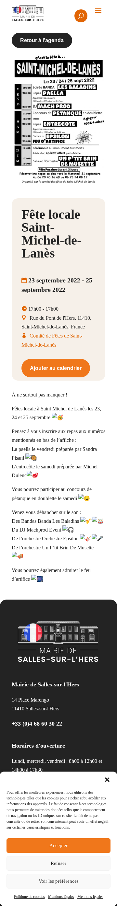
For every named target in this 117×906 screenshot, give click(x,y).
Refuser (58, 863)
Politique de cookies (29, 896)
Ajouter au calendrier (56, 368)
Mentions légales (61, 896)
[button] (107, 779)
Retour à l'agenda (42, 40)
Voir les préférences (59, 881)
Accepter (58, 845)
